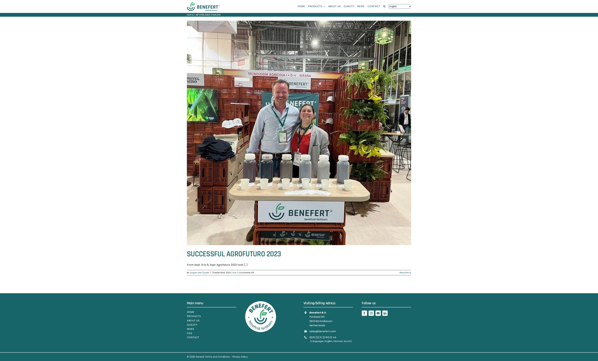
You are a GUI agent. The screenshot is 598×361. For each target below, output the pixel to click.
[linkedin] (385, 313)
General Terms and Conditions (212, 356)
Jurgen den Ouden (200, 272)
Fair (235, 272)
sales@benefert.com (322, 331)
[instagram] (371, 313)
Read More (405, 272)
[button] (384, 6)
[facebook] (364, 313)
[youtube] (378, 313)
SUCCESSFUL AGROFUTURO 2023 (234, 254)
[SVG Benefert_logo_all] (203, 3)
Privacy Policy (240, 356)
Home (190, 14)
